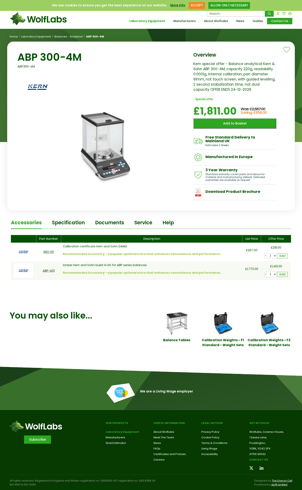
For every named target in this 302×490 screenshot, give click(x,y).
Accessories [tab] (26, 222)
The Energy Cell (282, 481)
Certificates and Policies (169, 454)
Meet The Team (163, 437)
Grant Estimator (116, 443)
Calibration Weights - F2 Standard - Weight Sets (269, 342)
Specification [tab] (68, 222)
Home (14, 36)
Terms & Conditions (214, 443)
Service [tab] (143, 222)
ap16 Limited (279, 485)
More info (177, 5)
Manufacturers (184, 21)
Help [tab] (168, 222)
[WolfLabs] (43, 18)
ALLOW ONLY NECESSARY (229, 5)
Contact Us (279, 21)
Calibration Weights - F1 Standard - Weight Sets (223, 342)
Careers (159, 460)
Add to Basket (235, 123)
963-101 (48, 252)
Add (282, 256)
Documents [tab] (109, 222)
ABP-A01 (49, 271)
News (240, 21)
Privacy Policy (210, 432)
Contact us (258, 460)
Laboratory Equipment (147, 21)
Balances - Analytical (68, 36)
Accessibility (209, 454)
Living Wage (209, 448)
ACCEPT (197, 5)
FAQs (156, 448)
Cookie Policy (210, 437)
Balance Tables (176, 340)
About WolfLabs (216, 21)
